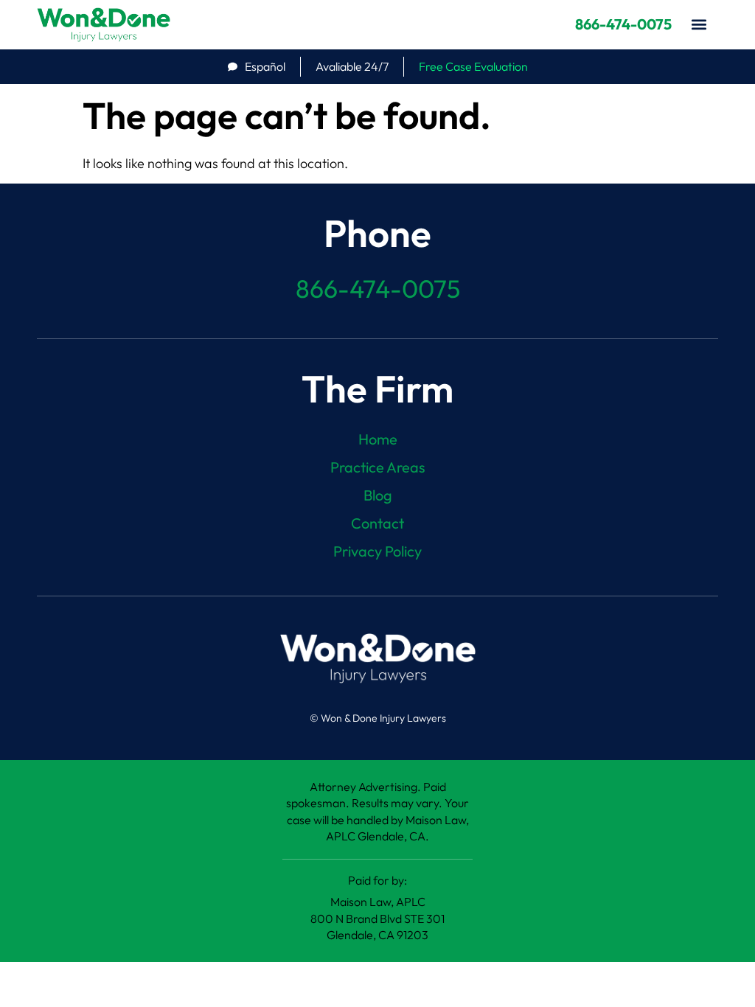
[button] (698, 25)
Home (377, 439)
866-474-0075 (623, 24)
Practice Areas (377, 467)
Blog (377, 495)
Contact (377, 523)
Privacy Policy (377, 551)
